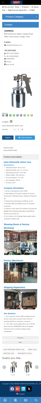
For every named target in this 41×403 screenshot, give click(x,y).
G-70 (13, 375)
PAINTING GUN (8, 353)
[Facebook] (12, 388)
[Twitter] (29, 388)
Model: (6, 148)
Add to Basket (26, 137)
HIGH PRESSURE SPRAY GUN (13, 349)
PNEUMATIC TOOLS (25, 353)
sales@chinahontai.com (14, 45)
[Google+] (17, 388)
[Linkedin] (23, 388)
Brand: (6, 150)
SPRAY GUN (32, 349)
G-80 (28, 375)
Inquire (7, 137)
